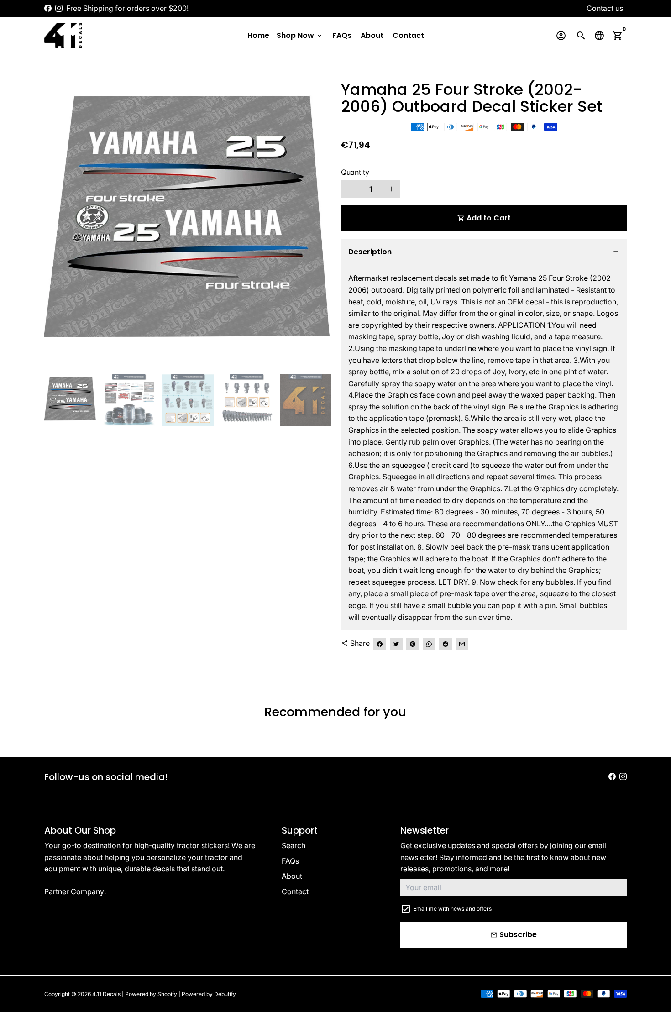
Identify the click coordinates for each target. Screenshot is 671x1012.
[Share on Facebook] (379, 644)
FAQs (341, 35)
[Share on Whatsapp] (429, 644)
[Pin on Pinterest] (412, 644)
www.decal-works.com (147, 891)
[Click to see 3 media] (188, 400)
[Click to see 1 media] (70, 400)
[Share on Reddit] (445, 644)
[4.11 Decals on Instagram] (59, 8)
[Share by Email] (462, 644)
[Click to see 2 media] (129, 400)
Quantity (355, 172)
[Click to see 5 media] (305, 400)
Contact (408, 35)
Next (317, 224)
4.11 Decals (106, 994)
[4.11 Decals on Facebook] (48, 8)
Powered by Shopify (151, 994)
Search (293, 845)
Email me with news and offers (452, 908)
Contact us (605, 8)
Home (258, 35)
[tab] (484, 252)
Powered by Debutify (209, 994)
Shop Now (300, 35)
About (372, 35)
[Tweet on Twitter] (396, 644)
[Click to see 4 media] (247, 400)
